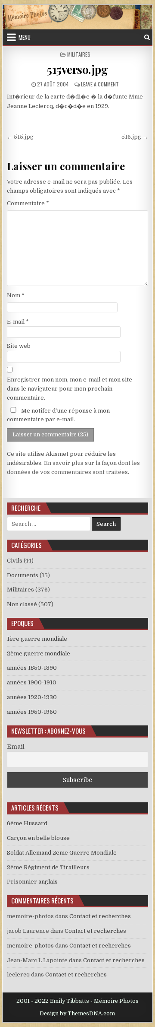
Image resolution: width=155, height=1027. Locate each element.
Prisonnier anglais (32, 881)
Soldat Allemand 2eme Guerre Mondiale (62, 852)
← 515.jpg (20, 137)
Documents (22, 575)
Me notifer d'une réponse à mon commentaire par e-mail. (58, 415)
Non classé (22, 604)
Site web (19, 346)
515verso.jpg (77, 69)
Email (16, 746)
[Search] (147, 37)
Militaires (78, 54)
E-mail (18, 321)
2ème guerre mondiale (38, 653)
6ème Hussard (27, 823)
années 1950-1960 (32, 712)
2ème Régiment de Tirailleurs (48, 867)
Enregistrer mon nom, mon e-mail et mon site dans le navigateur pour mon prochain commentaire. (69, 388)
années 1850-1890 (32, 668)
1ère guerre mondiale (37, 639)
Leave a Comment (100, 84)
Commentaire (28, 203)
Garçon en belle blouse (38, 838)
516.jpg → (134, 137)
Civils (14, 560)
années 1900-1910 (31, 682)
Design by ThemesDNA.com (77, 1014)
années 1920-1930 (32, 697)
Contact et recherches (100, 916)
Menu (25, 37)
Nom (16, 295)
